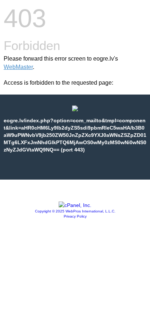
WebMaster (18, 67)
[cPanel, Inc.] (75, 205)
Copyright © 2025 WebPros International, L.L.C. (75, 211)
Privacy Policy (75, 216)
